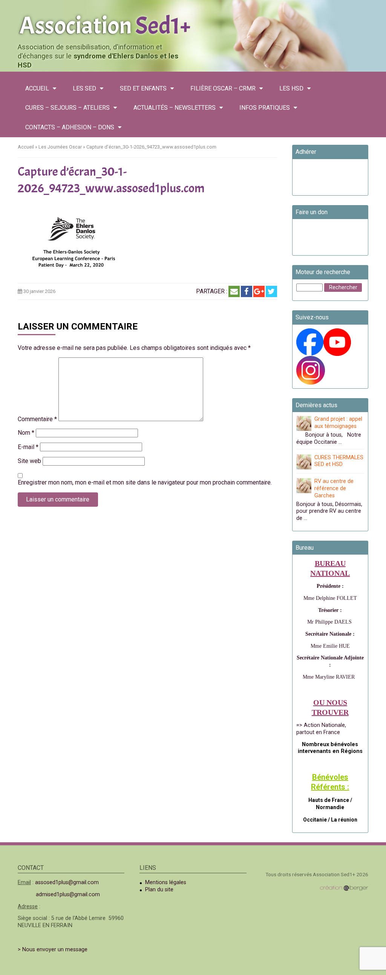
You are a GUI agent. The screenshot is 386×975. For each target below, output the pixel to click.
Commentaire (37, 419)
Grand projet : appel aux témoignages (338, 422)
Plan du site (159, 889)
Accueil (37, 88)
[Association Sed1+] (193, 24)
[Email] (234, 291)
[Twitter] (271, 291)
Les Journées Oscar (60, 147)
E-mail (28, 447)
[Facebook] (246, 291)
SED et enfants (143, 88)
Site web (29, 461)
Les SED (84, 88)
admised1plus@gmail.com (68, 894)
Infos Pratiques (264, 107)
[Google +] (259, 291)
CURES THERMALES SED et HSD (338, 461)
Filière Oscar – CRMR (223, 88)
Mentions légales (165, 882)
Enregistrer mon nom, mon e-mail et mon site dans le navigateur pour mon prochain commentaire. (145, 482)
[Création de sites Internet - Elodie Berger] (344, 888)
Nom (26, 432)
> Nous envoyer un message (52, 949)
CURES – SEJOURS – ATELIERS (67, 107)
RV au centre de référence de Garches (334, 488)
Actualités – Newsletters (174, 107)
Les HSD (291, 88)
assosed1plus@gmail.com (67, 882)
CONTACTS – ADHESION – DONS (69, 127)
